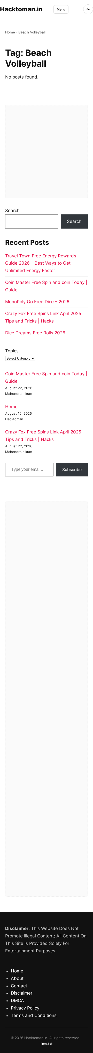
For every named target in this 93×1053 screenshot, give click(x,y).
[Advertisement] (46, 151)
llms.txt (46, 1044)
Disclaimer (21, 993)
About (17, 978)
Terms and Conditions (34, 1015)
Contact (19, 985)
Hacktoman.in (21, 9)
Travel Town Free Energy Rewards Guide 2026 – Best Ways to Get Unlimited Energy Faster (40, 263)
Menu (61, 9)
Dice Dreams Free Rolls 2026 (35, 332)
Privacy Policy (25, 1008)
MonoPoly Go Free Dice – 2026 (37, 301)
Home (10, 32)
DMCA (17, 1000)
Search (12, 210)
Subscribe (72, 469)
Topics (12, 350)
